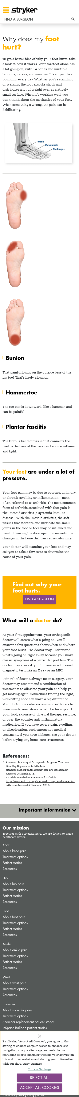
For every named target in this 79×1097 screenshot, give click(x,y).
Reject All (39, 1077)
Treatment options (15, 857)
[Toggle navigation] (6, 10)
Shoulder (9, 1004)
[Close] (39, 1036)
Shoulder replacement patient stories (28, 1022)
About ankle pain (15, 950)
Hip (5, 878)
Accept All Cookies (39, 1087)
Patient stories (12, 863)
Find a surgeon (39, 599)
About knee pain (14, 851)
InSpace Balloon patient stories (25, 1028)
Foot (6, 911)
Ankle (7, 944)
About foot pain (14, 917)
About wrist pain (14, 983)
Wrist (6, 977)
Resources (10, 869)
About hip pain (13, 884)
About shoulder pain (17, 1010)
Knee (6, 845)
